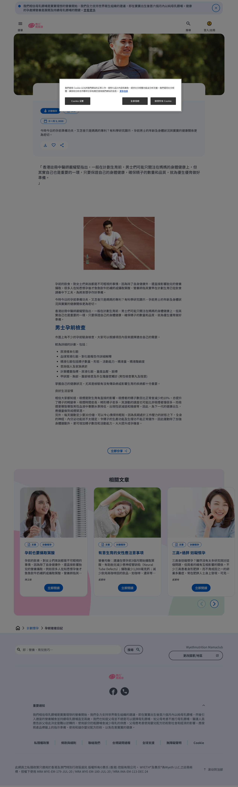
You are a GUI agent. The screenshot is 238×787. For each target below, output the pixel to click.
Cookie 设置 (77, 100)
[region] (120, 95)
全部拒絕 (135, 100)
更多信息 (124, 90)
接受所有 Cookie (163, 100)
